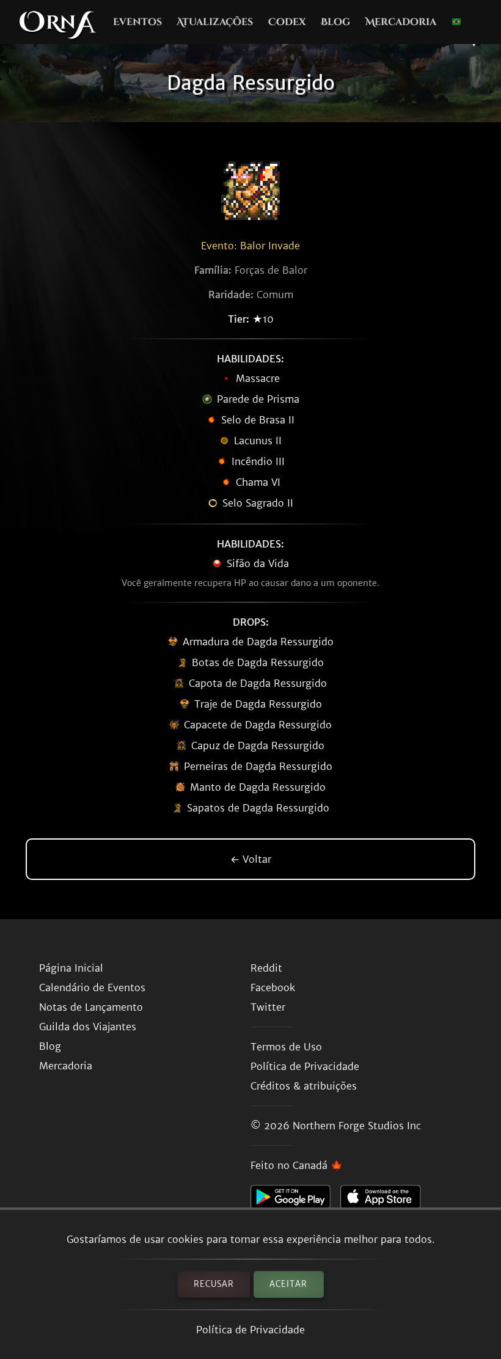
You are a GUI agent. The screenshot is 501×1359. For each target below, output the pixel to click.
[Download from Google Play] (295, 1200)
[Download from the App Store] (385, 1200)
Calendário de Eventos (92, 987)
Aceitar (288, 1284)
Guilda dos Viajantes (87, 1026)
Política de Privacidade (250, 1330)
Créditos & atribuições (303, 1086)
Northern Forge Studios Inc (357, 1125)
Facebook (272, 987)
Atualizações (215, 22)
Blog (335, 22)
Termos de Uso (286, 1047)
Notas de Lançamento (91, 1007)
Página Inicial (71, 968)
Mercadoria (400, 22)
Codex (287, 22)
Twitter (267, 1007)
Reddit (266, 968)
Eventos (137, 22)
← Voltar (250, 859)
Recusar (214, 1284)
